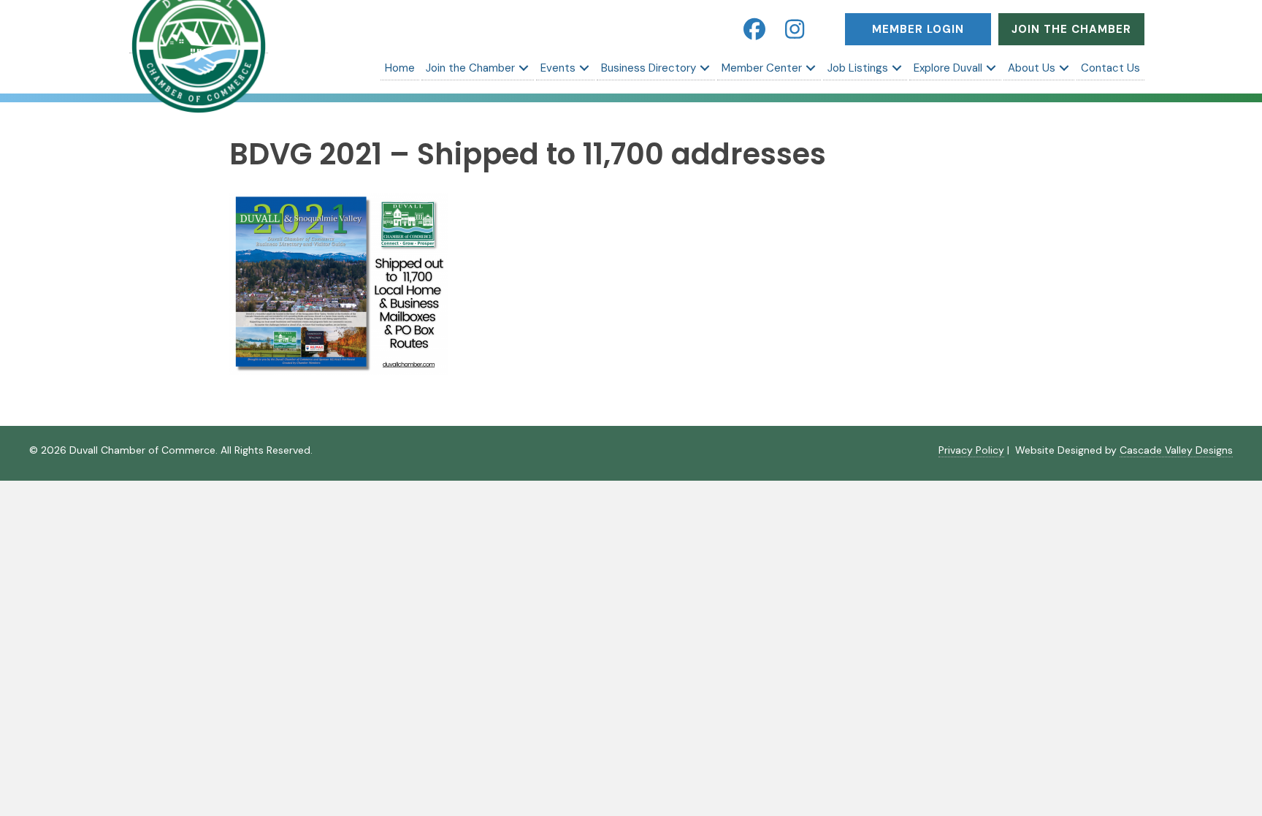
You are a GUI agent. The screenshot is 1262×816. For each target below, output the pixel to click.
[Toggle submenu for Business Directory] (705, 68)
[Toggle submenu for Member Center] (811, 68)
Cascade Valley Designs (1176, 450)
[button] (754, 29)
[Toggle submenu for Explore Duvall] (991, 68)
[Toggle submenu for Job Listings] (897, 68)
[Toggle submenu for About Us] (1064, 68)
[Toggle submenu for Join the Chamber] (524, 68)
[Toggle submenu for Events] (584, 68)
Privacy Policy (971, 450)
